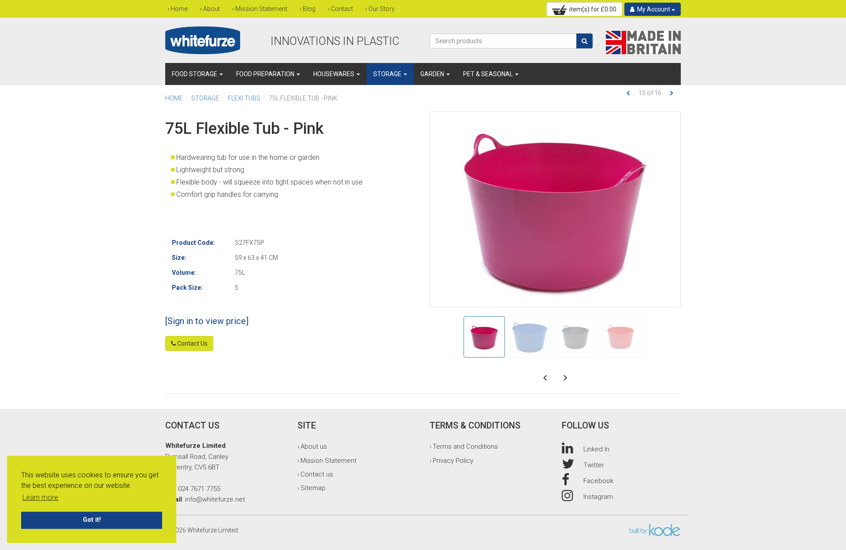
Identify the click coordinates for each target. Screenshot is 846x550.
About (211, 8)
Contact (342, 8)
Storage (388, 74)
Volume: (184, 272)
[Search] (584, 40)
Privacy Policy (453, 461)
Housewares (334, 74)
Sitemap (313, 488)
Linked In (596, 449)
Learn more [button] (40, 497)
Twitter (593, 465)
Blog (309, 8)
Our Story (381, 8)
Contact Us (192, 343)
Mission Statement (261, 8)
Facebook (598, 481)
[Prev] (628, 93)
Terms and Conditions (465, 446)
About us (314, 446)
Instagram (598, 497)
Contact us (317, 474)
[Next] (671, 93)
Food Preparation (266, 74)
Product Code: (193, 242)
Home (179, 8)
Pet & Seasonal (488, 74)
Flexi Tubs (244, 98)
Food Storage (195, 74)
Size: (179, 257)
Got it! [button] (92, 520)
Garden (432, 74)
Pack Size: (187, 287)
